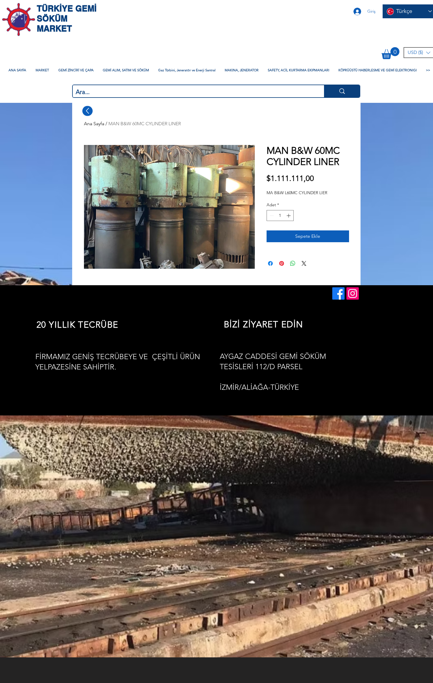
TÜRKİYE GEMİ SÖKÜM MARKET (67, 18)
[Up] (87, 111)
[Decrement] (271, 215)
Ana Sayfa (94, 123)
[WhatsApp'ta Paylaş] (292, 263)
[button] (390, 53)
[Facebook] (338, 293)
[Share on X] (304, 263)
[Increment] (289, 215)
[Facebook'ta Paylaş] (270, 263)
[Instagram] (352, 293)
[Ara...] (342, 91)
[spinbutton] (280, 215)
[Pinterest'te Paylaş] (281, 263)
